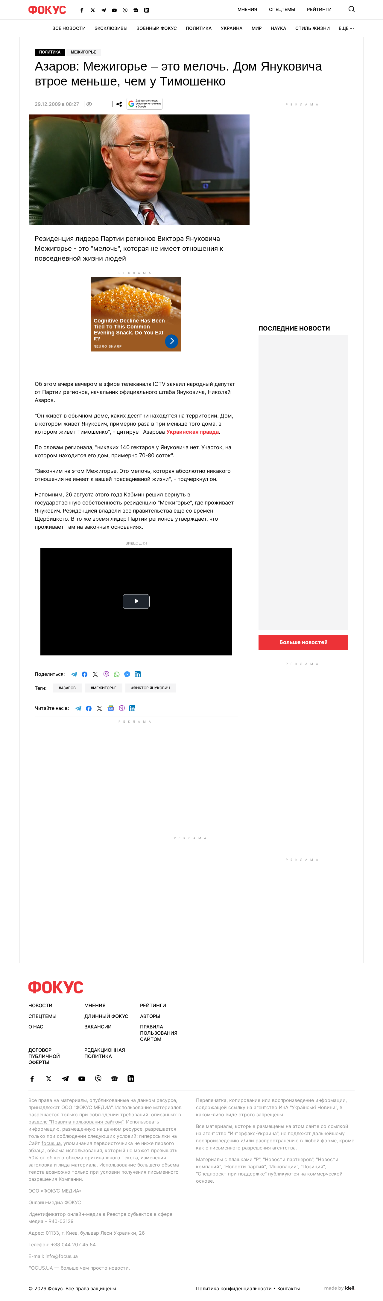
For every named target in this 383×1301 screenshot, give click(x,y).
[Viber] (125, 9)
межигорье (104, 688)
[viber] (98, 1078)
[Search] (351, 9)
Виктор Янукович (152, 688)
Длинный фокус (106, 1016)
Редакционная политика (104, 1053)
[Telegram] (103, 9)
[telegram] (65, 1078)
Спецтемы (282, 9)
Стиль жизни (312, 28)
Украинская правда (192, 432)
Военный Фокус (156, 28)
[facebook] (32, 1078)
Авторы (150, 1016)
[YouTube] (114, 9)
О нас (35, 1027)
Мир (257, 28)
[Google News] (135, 9)
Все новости (69, 28)
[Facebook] (82, 9)
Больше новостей (303, 642)
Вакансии (98, 1027)
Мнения (247, 9)
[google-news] (114, 1078)
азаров (68, 688)
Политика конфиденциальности (234, 1288)
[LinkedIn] (146, 9)
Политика (199, 28)
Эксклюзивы (111, 28)
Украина (232, 28)
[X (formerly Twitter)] (92, 9)
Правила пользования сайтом (158, 1033)
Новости (40, 1005)
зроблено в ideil (340, 1288)
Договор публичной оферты (44, 1056)
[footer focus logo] (55, 987)
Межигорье (83, 52)
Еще (344, 28)
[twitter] (48, 1078)
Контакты (288, 1288)
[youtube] (81, 1078)
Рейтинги (319, 9)
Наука (278, 28)
